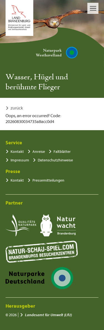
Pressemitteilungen (48, 180)
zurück (17, 108)
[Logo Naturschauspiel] (42, 252)
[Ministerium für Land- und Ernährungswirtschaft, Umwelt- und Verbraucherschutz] (19, 18)
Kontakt (17, 151)
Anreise (38, 151)
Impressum (20, 160)
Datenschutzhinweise (55, 160)
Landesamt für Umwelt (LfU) (48, 315)
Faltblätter (62, 151)
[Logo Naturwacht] (58, 225)
